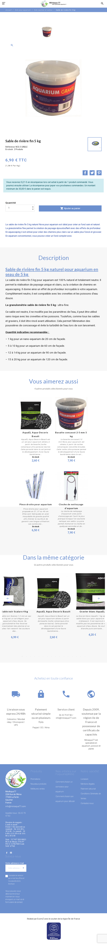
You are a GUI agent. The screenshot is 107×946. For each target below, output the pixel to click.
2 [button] (26, 656)
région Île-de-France (71, 919)
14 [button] (76, 656)
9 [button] (55, 656)
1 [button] (22, 656)
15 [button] (80, 656)
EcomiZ (40, 919)
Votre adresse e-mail (14, 863)
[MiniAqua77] (53, 3)
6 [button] (43, 656)
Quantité (10, 203)
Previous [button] (8, 598)
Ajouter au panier (70, 208)
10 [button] (59, 656)
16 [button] (84, 656)
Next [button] (98, 598)
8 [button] (51, 656)
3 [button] (30, 656)
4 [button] (34, 656)
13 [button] (72, 656)
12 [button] (68, 656)
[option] (47, 32)
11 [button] (64, 656)
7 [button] (47, 656)
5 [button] (38, 656)
